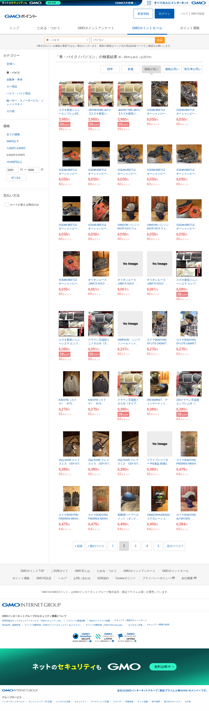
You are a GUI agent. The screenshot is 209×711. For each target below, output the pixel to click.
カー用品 (12, 86)
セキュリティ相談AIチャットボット (130, 620)
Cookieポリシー (126, 578)
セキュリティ (80, 701)
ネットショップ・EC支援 (40, 701)
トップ (14, 28)
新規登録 (143, 13)
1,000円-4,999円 (16, 148)
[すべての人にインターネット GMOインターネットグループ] (180, 3)
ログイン (164, 13)
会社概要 (187, 578)
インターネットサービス (13, 701)
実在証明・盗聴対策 (11, 625)
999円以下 (13, 141)
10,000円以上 (14, 161)
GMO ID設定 (198, 13)
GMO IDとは (82, 570)
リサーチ (117, 701)
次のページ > (175, 546)
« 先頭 (78, 546)
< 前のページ (96, 546)
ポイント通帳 (190, 28)
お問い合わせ (82, 578)
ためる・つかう (48, 28)
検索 (159, 40)
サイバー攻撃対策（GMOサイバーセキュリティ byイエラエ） (53, 625)
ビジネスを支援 (63, 701)
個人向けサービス (172, 701)
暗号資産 (156, 701)
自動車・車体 (14, 79)
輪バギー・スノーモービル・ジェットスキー (25, 102)
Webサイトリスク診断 (99, 621)
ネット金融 (143, 701)
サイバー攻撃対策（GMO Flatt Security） (105, 625)
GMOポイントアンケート (96, 28)
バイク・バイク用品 (18, 93)
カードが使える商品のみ (24, 204)
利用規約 (103, 578)
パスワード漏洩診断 (76, 621)
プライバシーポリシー (156, 578)
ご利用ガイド (59, 570)
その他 (10, 111)
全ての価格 (13, 134)
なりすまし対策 (135, 625)
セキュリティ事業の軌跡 (158, 624)
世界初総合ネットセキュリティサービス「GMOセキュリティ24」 (32, 621)
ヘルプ (184, 13)
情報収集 (129, 701)
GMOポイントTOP (32, 570)
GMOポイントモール (147, 28)
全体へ (11, 63)
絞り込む (16, 177)
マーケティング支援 (100, 701)
